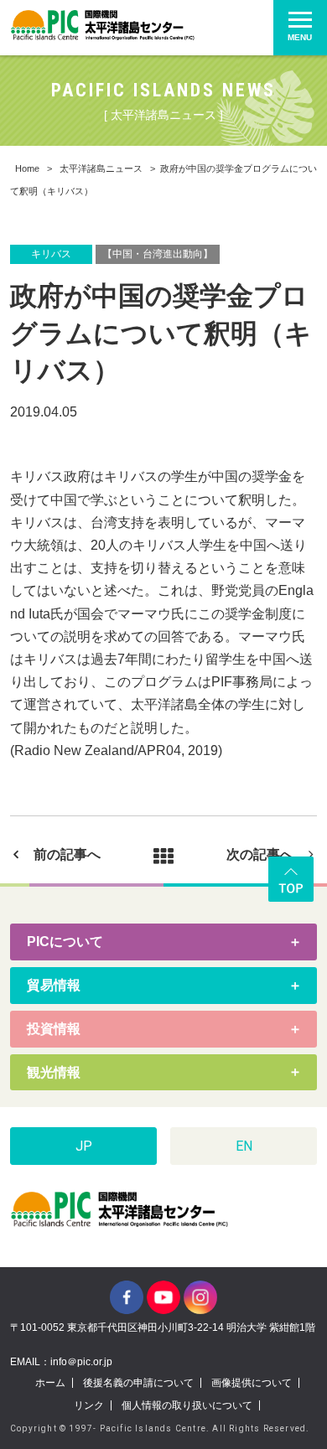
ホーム (50, 1383)
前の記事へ (67, 854)
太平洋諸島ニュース (101, 168)
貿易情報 (53, 985)
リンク (89, 1405)
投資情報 (53, 1029)
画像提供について (251, 1383)
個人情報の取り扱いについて (187, 1405)
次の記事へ (259, 854)
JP (83, 1146)
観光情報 (53, 1072)
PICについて (65, 941)
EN (244, 1146)
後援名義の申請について (138, 1383)
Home (27, 168)
